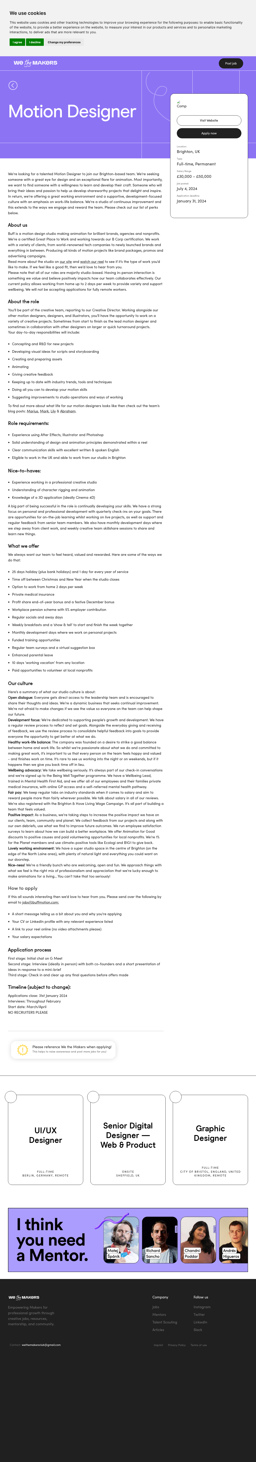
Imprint (158, 1345)
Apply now (209, 133)
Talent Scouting (164, 1322)
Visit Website (209, 120)
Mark (44, 411)
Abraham (68, 411)
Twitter (199, 1314)
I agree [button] (17, 42)
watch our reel (92, 261)
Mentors (159, 1314)
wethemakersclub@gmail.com (41, 1344)
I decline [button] (35, 42)
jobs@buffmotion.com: (40, 902)
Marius (32, 411)
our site (66, 261)
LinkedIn (200, 1322)
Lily (53, 411)
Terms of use (199, 1345)
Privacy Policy (177, 1345)
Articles (158, 1329)
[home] (63, 63)
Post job (231, 63)
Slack (198, 1329)
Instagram (202, 1307)
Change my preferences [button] (64, 42)
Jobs (155, 1307)
